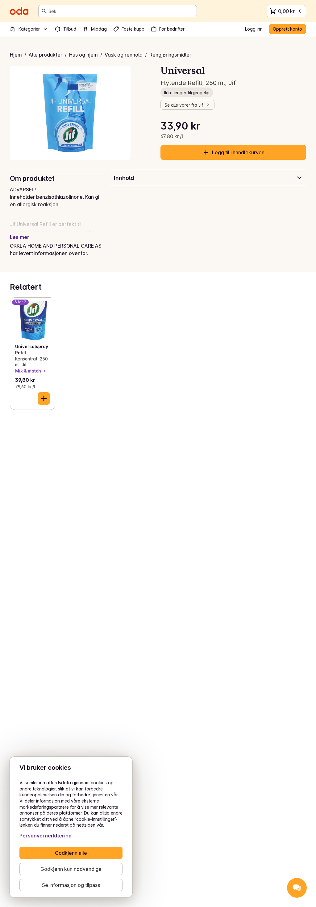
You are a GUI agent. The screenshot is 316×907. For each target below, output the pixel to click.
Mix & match (28, 370)
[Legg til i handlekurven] (44, 398)
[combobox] (121, 11)
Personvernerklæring (45, 835)
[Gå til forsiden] (19, 11)
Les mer (19, 237)
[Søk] (44, 11)
